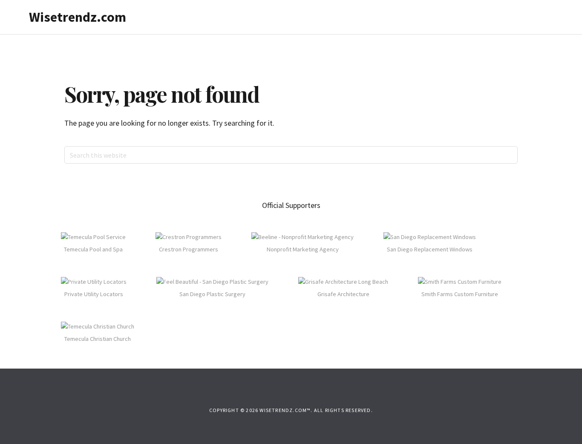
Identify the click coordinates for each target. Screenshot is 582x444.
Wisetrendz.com (77, 17)
